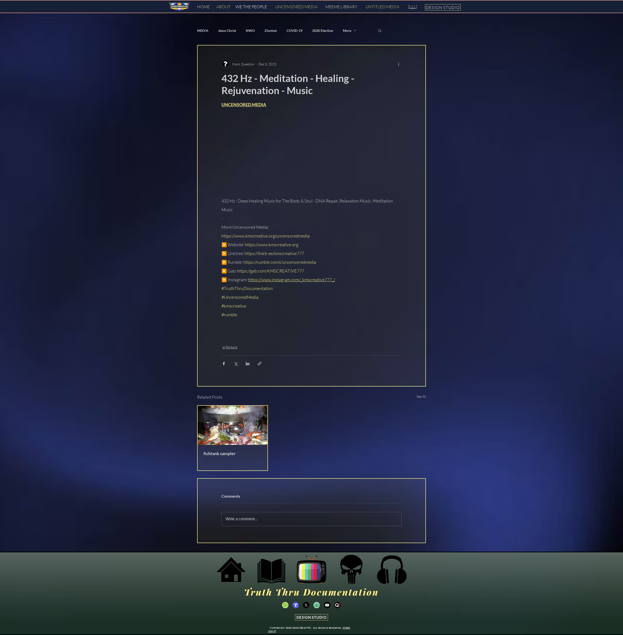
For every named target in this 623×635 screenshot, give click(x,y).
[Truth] (296, 605)
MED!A (202, 30)
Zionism (271, 30)
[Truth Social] (351, 569)
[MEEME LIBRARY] (271, 569)
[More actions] (399, 64)
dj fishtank (230, 347)
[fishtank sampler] (232, 425)
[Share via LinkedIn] (247, 363)
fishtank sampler (219, 453)
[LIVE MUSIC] (392, 569)
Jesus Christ (227, 30)
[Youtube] (327, 605)
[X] (306, 605)
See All (421, 396)
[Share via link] (259, 363)
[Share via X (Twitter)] (235, 363)
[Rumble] (285, 605)
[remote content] (311, 152)
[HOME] (231, 569)
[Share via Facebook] (223, 363)
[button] (379, 30)
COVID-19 (294, 30)
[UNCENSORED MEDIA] (311, 569)
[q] (337, 605)
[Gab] (316, 605)
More (347, 30)
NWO (250, 30)
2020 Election (322, 30)
